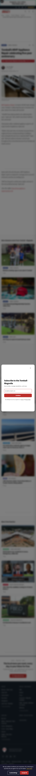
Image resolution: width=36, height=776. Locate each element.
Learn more (29, 768)
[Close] (30, 368)
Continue (18, 395)
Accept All (24, 772)
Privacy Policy (27, 399)
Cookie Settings (13, 772)
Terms (22, 399)
